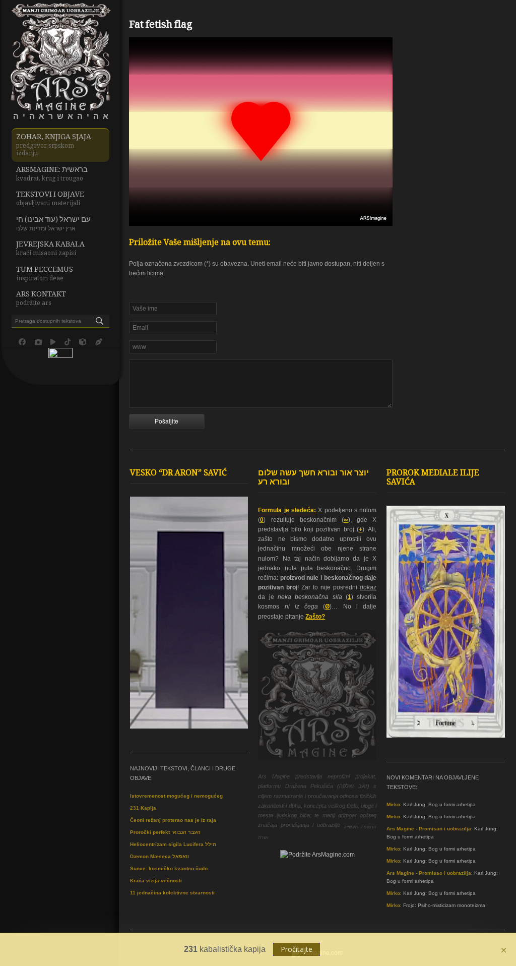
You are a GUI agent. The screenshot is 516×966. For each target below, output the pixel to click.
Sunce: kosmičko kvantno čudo (169, 868)
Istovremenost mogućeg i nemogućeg (176, 796)
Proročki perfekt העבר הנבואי (165, 832)
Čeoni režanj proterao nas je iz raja (173, 820)
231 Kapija (143, 808)
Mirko (393, 804)
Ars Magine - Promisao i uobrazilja (428, 828)
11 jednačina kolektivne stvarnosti (172, 892)
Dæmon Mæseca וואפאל (159, 856)
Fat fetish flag (160, 25)
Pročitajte (296, 949)
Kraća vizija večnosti (156, 880)
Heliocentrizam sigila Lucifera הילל (173, 844)
